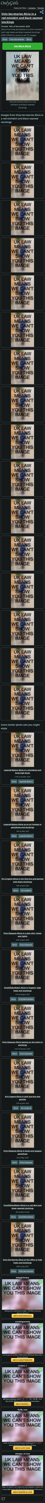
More (29, 39)
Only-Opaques (26, 944)
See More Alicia (22, 46)
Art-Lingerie (26, 890)
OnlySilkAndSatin (26, 999)
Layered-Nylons (26, 781)
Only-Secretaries (17, 39)
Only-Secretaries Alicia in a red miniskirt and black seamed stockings (22, 18)
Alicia (5, 39)
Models (41, 8)
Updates (32, 8)
